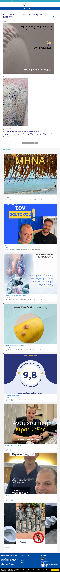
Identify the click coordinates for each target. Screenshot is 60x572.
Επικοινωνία (54, 8)
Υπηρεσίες (23, 8)
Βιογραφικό (12, 8)
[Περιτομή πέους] (42, 562)
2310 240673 (54, 0)
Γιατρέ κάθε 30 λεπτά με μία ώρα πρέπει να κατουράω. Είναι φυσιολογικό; (17, 545)
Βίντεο (36, 8)
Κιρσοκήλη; (7, 495)
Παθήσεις (30, 8)
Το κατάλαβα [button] (54, 570)
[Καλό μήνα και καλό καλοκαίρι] (42, 558)
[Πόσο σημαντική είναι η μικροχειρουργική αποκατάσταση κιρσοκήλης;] (42, 565)
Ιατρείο (17, 8)
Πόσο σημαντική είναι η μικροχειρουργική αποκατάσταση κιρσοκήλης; (17, 295)
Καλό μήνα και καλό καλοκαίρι (10, 195)
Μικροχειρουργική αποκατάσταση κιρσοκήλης (13, 445)
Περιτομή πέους (8, 245)
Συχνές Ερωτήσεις (46, 8)
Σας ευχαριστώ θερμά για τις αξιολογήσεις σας (13, 395)
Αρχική (6, 8)
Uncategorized (6, 136)
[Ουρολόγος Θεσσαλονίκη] (30, 4)
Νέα (40, 8)
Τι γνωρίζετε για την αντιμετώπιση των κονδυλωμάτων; (14, 345)
